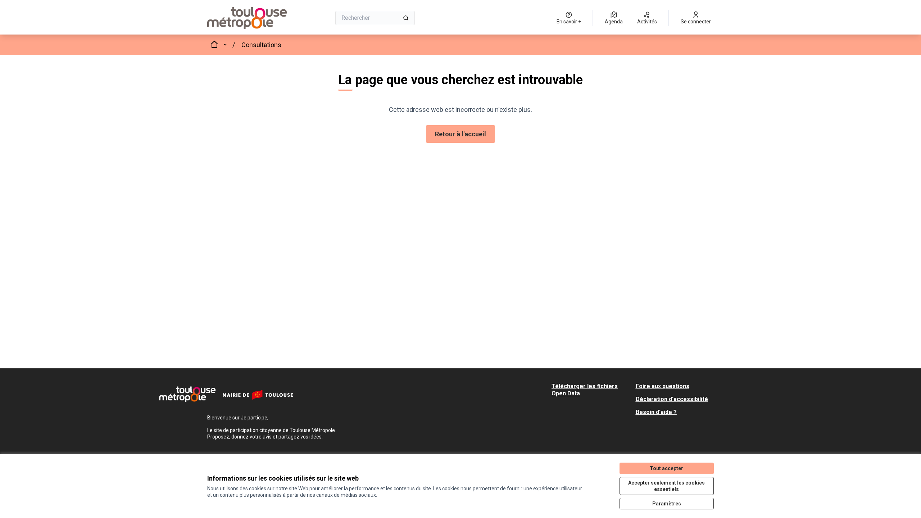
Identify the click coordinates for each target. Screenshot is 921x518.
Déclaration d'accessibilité (672, 399)
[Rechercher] (406, 18)
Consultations (261, 45)
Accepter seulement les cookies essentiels (666, 486)
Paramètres (666, 503)
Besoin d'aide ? (656, 412)
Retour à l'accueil (460, 134)
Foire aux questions (662, 386)
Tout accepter (666, 468)
